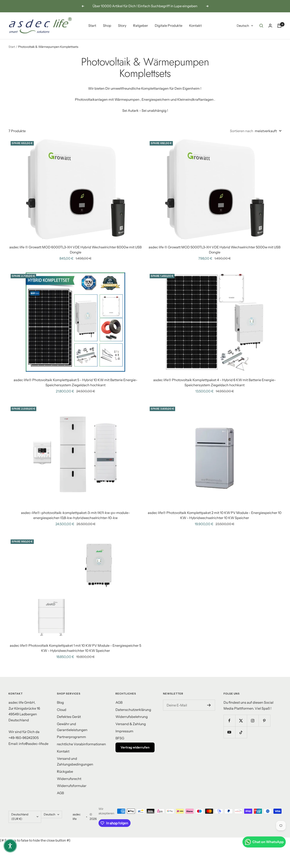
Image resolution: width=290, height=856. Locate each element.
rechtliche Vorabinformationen (81, 744)
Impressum (124, 731)
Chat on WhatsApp (268, 842)
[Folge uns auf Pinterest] (264, 720)
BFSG (119, 738)
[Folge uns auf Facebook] (229, 720)
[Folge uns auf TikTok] (241, 732)
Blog (60, 702)
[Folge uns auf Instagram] (253, 720)
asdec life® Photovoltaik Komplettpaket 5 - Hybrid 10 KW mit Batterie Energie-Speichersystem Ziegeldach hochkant (75, 382)
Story (122, 25)
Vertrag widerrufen (135, 747)
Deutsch (243, 26)
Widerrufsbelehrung (131, 717)
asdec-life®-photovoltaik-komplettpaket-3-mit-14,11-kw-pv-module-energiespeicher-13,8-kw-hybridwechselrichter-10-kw (75, 515)
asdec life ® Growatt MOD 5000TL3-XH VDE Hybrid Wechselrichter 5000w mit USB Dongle (214, 249)
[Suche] (261, 26)
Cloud (61, 709)
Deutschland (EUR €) (19, 816)
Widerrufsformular (71, 786)
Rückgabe (65, 771)
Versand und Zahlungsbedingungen (75, 761)
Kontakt (195, 25)
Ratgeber (140, 25)
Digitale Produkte (168, 25)
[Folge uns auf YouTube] (229, 732)
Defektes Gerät (69, 717)
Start (92, 25)
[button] (10, 846)
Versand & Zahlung (130, 724)
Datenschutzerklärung (133, 709)
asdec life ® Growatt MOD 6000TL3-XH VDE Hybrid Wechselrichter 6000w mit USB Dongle (75, 249)
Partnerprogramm (71, 737)
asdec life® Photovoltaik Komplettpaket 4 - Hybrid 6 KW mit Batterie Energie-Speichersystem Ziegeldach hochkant (214, 382)
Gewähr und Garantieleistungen (72, 727)
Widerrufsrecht (69, 779)
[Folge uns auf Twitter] (241, 720)
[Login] (270, 25)
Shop (107, 25)
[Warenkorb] (279, 26)
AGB (60, 793)
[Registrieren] (209, 705)
